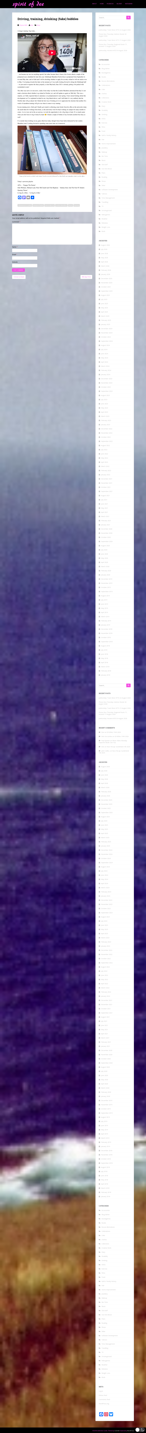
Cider (103, 89)
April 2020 (104, 562)
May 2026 (104, 258)
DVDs (103, 119)
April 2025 (104, 312)
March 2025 (105, 316)
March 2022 (105, 466)
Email (14, 254)
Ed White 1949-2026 (114, 732)
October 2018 (106, 637)
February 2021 (106, 521)
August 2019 (105, 596)
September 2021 (107, 491)
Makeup (104, 152)
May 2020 (104, 558)
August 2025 (105, 295)
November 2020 (106, 533)
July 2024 (104, 349)
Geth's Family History (109, 135)
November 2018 (106, 633)
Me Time (105, 156)
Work (103, 231)
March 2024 (105, 366)
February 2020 (106, 571)
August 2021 (105, 496)
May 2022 (104, 458)
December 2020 (106, 529)
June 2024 (104, 354)
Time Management (108, 198)
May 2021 (104, 508)
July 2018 (104, 650)
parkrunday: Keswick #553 (108, 50)
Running (76, 205)
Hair (103, 139)
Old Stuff (105, 165)
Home (102, 4)
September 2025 (107, 291)
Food (103, 131)
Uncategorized (107, 210)
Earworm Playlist (38, 205)
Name (15, 247)
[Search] (128, 17)
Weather (104, 219)
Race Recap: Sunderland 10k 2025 (118, 747)
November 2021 (106, 483)
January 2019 (105, 625)
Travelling (105, 202)
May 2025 (104, 308)
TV (102, 206)
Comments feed (104, 1399)
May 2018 (104, 658)
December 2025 (106, 278)
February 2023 (106, 420)
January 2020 (105, 575)
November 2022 (106, 433)
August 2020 (105, 546)
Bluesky (119, 4)
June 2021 (104, 504)
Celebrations (106, 85)
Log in (101, 1391)
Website (15, 262)
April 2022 (104, 462)
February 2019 (106, 621)
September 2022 (107, 441)
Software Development (110, 190)
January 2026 (105, 274)
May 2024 (104, 358)
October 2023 (106, 387)
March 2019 (105, 617)
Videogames (106, 215)
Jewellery (105, 148)
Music (104, 160)
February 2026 (106, 270)
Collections (105, 98)
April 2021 (104, 512)
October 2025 (106, 287)
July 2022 (104, 450)
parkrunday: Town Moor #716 (109, 30)
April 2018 (104, 662)
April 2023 (104, 412)
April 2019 (104, 612)
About (94, 4)
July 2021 (104, 500)
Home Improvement (109, 144)
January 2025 (105, 324)
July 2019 (104, 600)
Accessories (106, 64)
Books (104, 77)
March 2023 (105, 416)
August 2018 (105, 646)
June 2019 (104, 604)
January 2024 (105, 374)
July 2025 (104, 299)
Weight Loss (106, 227)
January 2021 (105, 525)
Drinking (104, 114)
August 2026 (105, 245)
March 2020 (105, 566)
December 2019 (106, 579)
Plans (103, 173)
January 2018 (105, 675)
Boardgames (106, 73)
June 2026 (104, 253)
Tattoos (104, 194)
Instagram (128, 4)
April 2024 (104, 362)
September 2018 (107, 642)
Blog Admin (106, 69)
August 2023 (105, 395)
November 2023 (106, 383)
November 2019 (106, 583)
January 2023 (105, 425)
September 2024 (107, 341)
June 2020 (104, 554)
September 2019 (107, 591)
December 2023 (106, 379)
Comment (16, 222)
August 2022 (105, 445)
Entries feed (103, 1395)
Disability (105, 110)
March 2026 (105, 266)
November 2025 (106, 283)
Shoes (104, 181)
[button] (140, 1430)
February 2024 (106, 370)
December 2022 (106, 429)
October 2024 (106, 337)
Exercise (104, 123)
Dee (31, 25)
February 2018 (106, 671)
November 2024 (106, 333)
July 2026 (104, 249)
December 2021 (106, 479)
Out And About (107, 169)
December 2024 (106, 329)
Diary (38, 25)
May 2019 (104, 608)
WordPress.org (104, 1404)
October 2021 (106, 487)
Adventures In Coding (24, 205)
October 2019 (106, 587)
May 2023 (104, 408)
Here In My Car (49, 205)
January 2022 (105, 475)
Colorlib (116, 1431)
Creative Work (106, 102)
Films (103, 127)
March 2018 (105, 667)
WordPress (130, 1431)
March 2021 (105, 516)
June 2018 (104, 654)
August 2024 (105, 345)
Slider (103, 185)
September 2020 (107, 541)
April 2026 (104, 262)
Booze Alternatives (108, 81)
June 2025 (104, 304)
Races (70, 205)
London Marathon (61, 205)
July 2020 (104, 550)
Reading (104, 177)
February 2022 (106, 470)
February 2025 (106, 320)
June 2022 (104, 454)
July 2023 (104, 400)
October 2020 (106, 537)
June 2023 (104, 404)
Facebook (110, 4)
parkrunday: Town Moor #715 (109, 40)
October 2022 (106, 437)
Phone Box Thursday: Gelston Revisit (111, 34)
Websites (105, 223)
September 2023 (107, 391)
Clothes (104, 94)
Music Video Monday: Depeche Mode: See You (113, 742)
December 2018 (106, 629)
